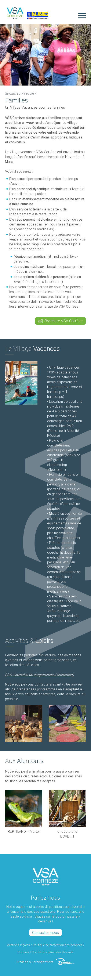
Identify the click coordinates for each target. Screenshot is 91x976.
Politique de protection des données (58, 945)
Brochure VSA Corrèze (63, 321)
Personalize (46, 970)
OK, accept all (29, 962)
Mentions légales (18, 945)
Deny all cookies (63, 962)
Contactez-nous (45, 932)
